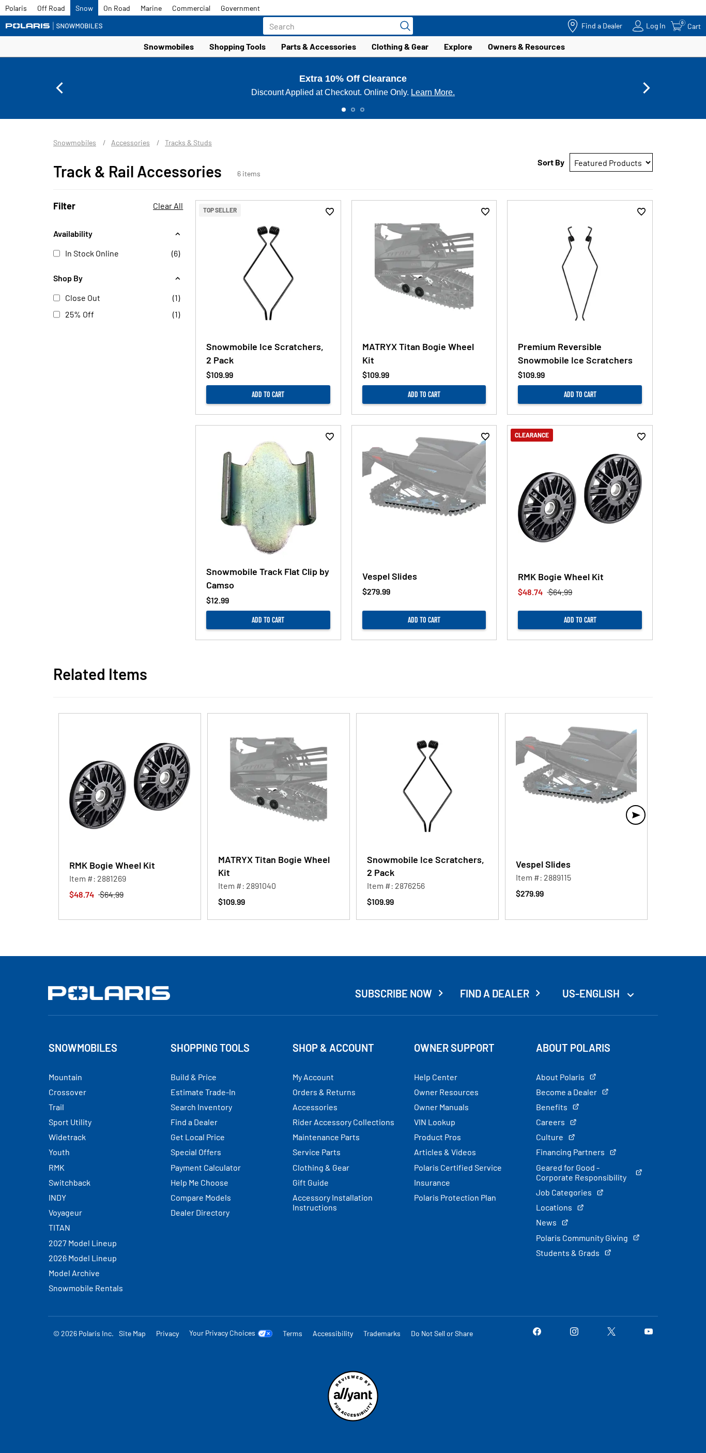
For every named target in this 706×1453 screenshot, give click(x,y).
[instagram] (574, 1332)
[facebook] (537, 1332)
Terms (292, 1333)
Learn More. (433, 92)
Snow (84, 8)
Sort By (551, 162)
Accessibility (333, 1333)
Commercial (191, 8)
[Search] (402, 26)
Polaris (16, 8)
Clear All (168, 205)
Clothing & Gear (400, 46)
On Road (116, 8)
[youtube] (648, 1332)
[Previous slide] (59, 88)
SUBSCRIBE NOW (393, 993)
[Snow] (54, 26)
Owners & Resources (526, 46)
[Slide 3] (362, 110)
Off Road (51, 8)
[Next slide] (646, 88)
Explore (458, 46)
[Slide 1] (344, 110)
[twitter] (611, 1332)
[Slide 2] (353, 110)
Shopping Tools (237, 46)
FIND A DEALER (494, 993)
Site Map (132, 1333)
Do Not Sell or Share (442, 1333)
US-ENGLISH (592, 993)
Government (240, 8)
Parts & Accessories (318, 46)
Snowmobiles (169, 46)
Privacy (167, 1333)
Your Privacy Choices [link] (222, 1333)
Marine (151, 8)
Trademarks (382, 1333)
